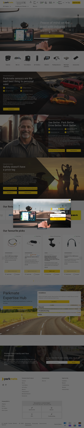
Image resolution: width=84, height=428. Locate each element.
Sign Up (58, 218)
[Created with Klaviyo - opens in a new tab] (42, 228)
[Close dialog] (69, 200)
